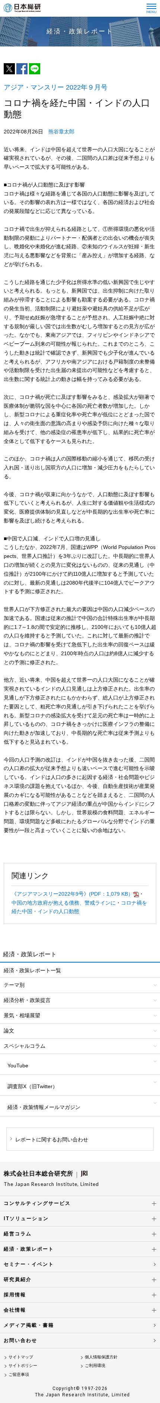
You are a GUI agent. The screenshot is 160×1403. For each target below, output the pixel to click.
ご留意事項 (19, 1374)
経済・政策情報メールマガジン (43, 1107)
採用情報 (15, 1294)
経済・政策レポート (29, 1249)
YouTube (17, 1066)
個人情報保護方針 (101, 1357)
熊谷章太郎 (61, 132)
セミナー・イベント (29, 1264)
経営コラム (18, 1233)
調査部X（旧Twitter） (32, 1086)
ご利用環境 (95, 1365)
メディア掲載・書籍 (29, 1325)
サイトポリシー (23, 1365)
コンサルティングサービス (37, 1203)
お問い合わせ (20, 1340)
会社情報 (15, 1310)
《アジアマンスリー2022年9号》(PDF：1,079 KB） (72, 894)
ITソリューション (26, 1218)
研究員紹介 (18, 1279)
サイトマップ (21, 1357)
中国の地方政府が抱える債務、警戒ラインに (64, 903)
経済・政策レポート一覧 (32, 970)
